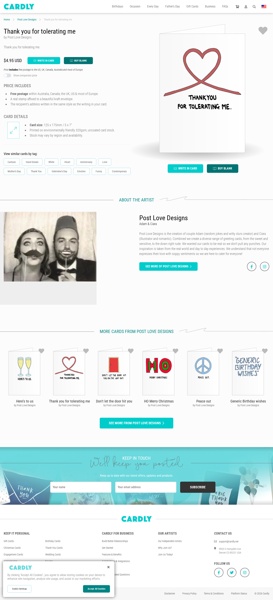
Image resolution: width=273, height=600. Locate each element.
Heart (67, 162)
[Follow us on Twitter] (231, 572)
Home (7, 19)
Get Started (107, 547)
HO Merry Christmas (159, 401)
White (51, 162)
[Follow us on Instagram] (244, 572)
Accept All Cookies (96, 589)
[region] (58, 579)
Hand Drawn (32, 162)
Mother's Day (14, 171)
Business (210, 6)
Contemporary (119, 171)
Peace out (203, 401)
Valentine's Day (59, 171)
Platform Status (239, 593)
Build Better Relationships (115, 541)
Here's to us (24, 401)
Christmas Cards (12, 547)
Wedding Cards (53, 554)
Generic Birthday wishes (248, 401)
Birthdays (117, 6)
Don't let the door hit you (114, 401)
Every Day (153, 6)
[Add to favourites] (263, 30)
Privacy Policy (189, 593)
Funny (99, 171)
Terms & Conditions (214, 593)
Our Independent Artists (170, 541)
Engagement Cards (13, 554)
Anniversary (86, 162)
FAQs (225, 6)
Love (104, 162)
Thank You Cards (54, 547)
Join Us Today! (165, 554)
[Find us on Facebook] (218, 572)
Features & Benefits (111, 554)
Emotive (81, 171)
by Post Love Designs (24, 405)
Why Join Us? (165, 547)
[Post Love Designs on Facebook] (251, 266)
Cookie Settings (19, 589)
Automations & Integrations (116, 561)
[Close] (108, 567)
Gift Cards (192, 6)
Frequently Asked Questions (116, 574)
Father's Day (172, 6)
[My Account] (246, 6)
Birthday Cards (52, 541)
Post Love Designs (26, 19)
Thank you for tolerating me (69, 401)
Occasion (135, 6)
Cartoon (12, 162)
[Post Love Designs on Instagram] (264, 266)
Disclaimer (169, 593)
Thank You (36, 171)
